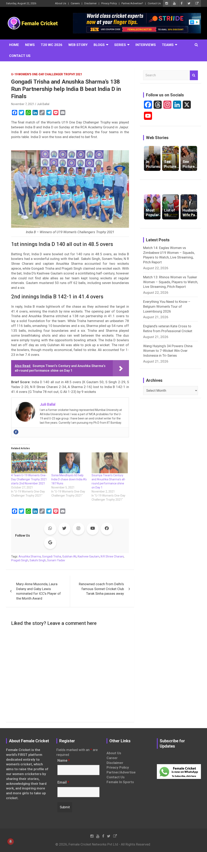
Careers (75, 3)
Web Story (78, 45)
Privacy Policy (109, 3)
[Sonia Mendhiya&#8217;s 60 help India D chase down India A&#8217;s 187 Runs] (69, 462)
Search (194, 75)
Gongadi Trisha (51, 556)
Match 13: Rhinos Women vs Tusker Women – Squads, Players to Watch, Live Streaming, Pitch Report (170, 282)
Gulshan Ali (69, 556)
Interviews (145, 45)
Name (63, 760)
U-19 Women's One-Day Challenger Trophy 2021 (46, 74)
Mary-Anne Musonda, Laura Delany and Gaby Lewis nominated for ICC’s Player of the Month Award (38, 591)
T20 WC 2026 (51, 45)
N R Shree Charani (112, 556)
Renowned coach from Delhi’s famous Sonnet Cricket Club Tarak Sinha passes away (101, 589)
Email (63, 782)
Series (120, 45)
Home (14, 45)
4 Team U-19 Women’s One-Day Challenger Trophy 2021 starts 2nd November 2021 (29, 479)
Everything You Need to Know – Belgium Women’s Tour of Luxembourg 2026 (166, 306)
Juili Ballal (43, 104)
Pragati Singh (19, 560)
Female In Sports (120, 782)
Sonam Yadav (56, 560)
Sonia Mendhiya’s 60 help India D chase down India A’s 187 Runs (69, 479)
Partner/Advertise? (132, 3)
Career (112, 758)
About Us (60, 3)
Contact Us (154, 3)
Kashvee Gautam (88, 556)
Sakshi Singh (38, 560)
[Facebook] (16, 432)
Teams (168, 45)
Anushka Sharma (30, 556)
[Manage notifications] (10, 841)
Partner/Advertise (121, 772)
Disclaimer (90, 3)
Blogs (99, 45)
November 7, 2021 (22, 104)
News (30, 45)
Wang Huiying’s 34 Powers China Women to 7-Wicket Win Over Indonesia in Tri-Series (167, 351)
